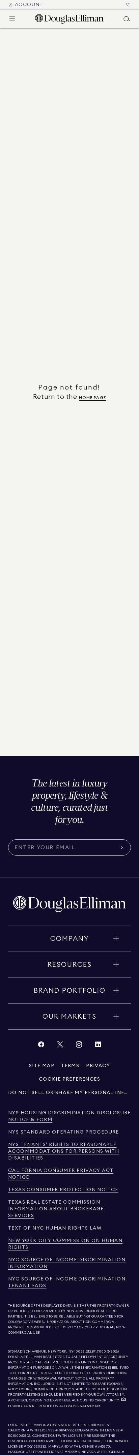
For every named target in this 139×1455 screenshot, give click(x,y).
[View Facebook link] (41, 1046)
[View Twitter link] (60, 1046)
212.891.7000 (96, 1351)
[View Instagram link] (79, 1046)
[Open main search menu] (127, 18)
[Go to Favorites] (128, 4)
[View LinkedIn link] (98, 1046)
